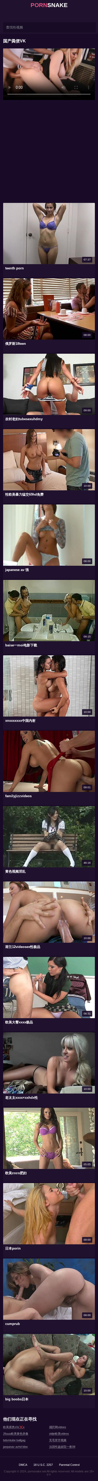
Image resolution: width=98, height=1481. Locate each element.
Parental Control (69, 1464)
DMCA (23, 1464)
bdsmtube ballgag (14, 1440)
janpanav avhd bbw (15, 1446)
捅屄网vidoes (57, 1427)
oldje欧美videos (59, 1433)
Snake (49, 5)
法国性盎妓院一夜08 (62, 1446)
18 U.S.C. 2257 (43, 1464)
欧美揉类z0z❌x (14, 1427)
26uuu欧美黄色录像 (15, 1433)
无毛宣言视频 (57, 1440)
